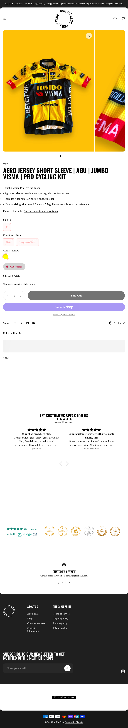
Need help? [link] (119, 323)
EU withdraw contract (64, 697)
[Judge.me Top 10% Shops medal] (102, 531)
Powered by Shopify (74, 722)
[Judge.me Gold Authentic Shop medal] (49, 531)
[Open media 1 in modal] (89, 36)
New (8, 242)
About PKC (33, 613)
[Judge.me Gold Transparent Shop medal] (63, 531)
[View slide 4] (69, 583)
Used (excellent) (27, 242)
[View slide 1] (58, 583)
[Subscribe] (67, 668)
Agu (5, 163)
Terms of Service (61, 613)
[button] (61, 463)
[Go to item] (60, 156)
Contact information (33, 629)
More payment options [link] (64, 314)
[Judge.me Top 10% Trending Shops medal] (115, 531)
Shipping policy (61, 618)
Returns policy (60, 623)
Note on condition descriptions (41, 211)
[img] (64, 419)
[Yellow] (5, 256)
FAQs (30, 618)
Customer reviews (36, 623)
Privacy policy (60, 628)
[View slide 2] (62, 583)
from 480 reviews (64, 422)
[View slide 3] (66, 583)
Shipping (7, 284)
